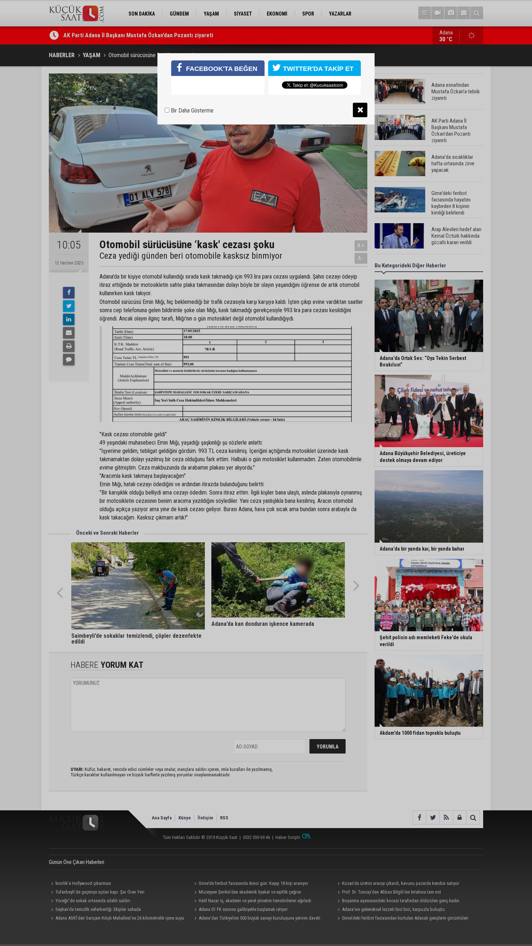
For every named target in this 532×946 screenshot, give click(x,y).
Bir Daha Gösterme (191, 110)
